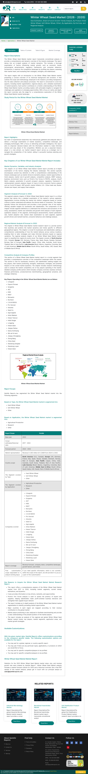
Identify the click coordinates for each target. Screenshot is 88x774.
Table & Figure (40, 50)
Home (3, 41)
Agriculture (11, 41)
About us (7, 744)
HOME (14, 9)
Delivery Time (73, 122)
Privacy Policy (30, 745)
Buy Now (77, 70)
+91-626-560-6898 (54, 757)
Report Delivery (74, 133)
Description (11, 50)
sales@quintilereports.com (12, 2)
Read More (16, 721)
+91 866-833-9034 (54, 760)
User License (73, 116)
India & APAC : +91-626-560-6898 (36, 2)
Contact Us (8, 747)
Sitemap (7, 753)
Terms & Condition (31, 742)
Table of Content (25, 50)
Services (7, 750)
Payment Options (74, 127)
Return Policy (29, 751)
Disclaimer (29, 748)
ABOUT (49, 9)
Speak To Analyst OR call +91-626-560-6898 (77, 99)
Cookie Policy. (53, 771)
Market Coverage (54, 50)
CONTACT (58, 9)
